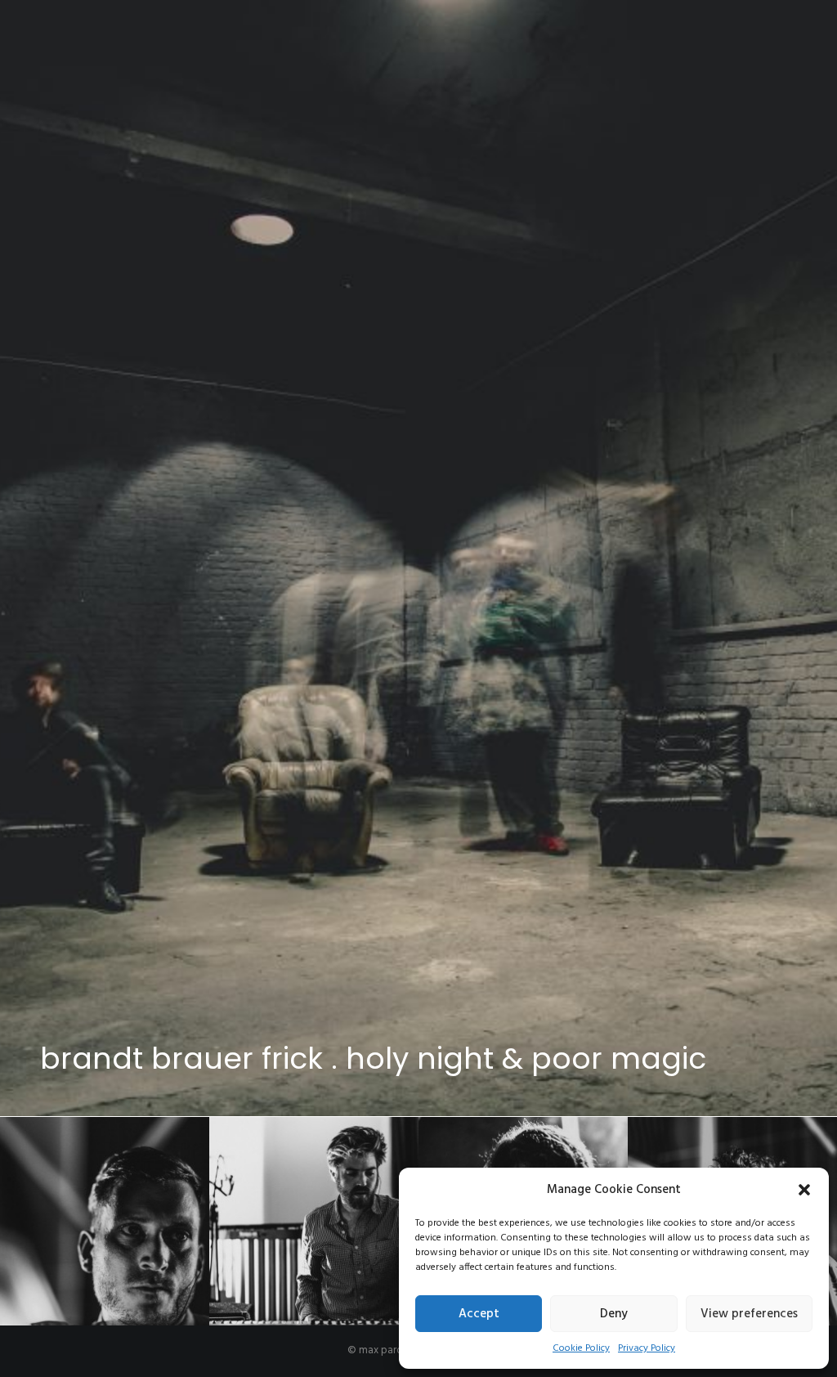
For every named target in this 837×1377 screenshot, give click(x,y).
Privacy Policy (646, 1348)
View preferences (749, 1314)
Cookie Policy (581, 1348)
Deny (614, 1314)
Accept (479, 1314)
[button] (804, 1190)
